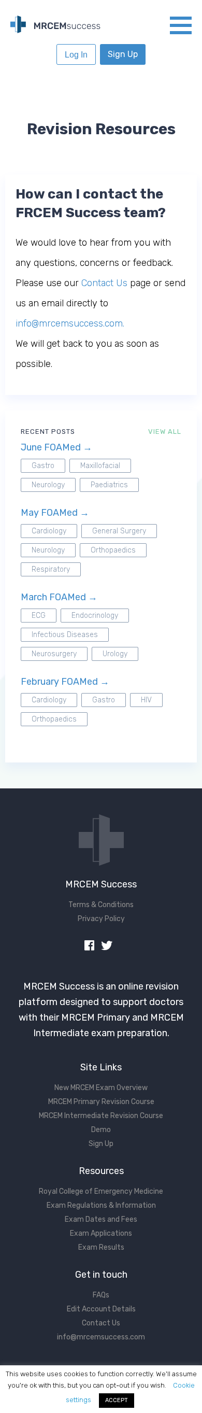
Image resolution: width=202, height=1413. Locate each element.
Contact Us (104, 283)
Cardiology (49, 531)
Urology (115, 653)
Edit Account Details (101, 1309)
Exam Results (101, 1247)
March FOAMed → (59, 597)
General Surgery (119, 531)
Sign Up (123, 54)
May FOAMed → (55, 512)
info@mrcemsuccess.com (101, 1337)
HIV (146, 700)
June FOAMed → (56, 447)
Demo (101, 1129)
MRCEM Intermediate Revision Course (101, 1115)
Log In (76, 54)
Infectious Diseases (65, 634)
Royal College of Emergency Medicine (101, 1191)
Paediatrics (109, 485)
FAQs (101, 1295)
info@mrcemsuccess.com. (70, 323)
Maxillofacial (100, 465)
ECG (39, 615)
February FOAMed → (65, 681)
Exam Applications (101, 1233)
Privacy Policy (101, 918)
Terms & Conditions (101, 904)
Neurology (48, 485)
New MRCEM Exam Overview (101, 1087)
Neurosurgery (54, 653)
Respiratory (51, 569)
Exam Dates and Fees (101, 1219)
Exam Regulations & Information (101, 1205)
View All (164, 431)
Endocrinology (94, 615)
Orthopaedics (113, 550)
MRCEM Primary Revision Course (101, 1101)
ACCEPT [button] (116, 1400)
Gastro (43, 465)
